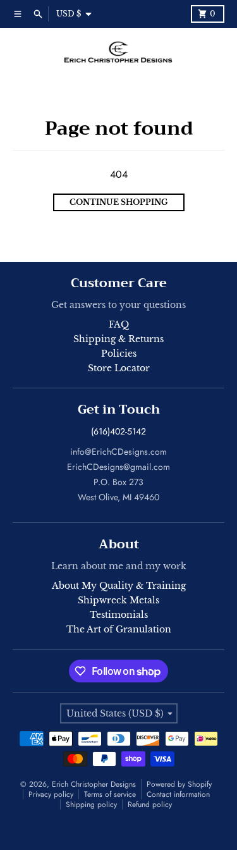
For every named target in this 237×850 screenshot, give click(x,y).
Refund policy (150, 804)
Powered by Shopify (179, 784)
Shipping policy (91, 804)
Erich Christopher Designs (94, 784)
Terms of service (110, 794)
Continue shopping (119, 202)
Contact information (178, 794)
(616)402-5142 (118, 431)
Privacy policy (50, 794)
